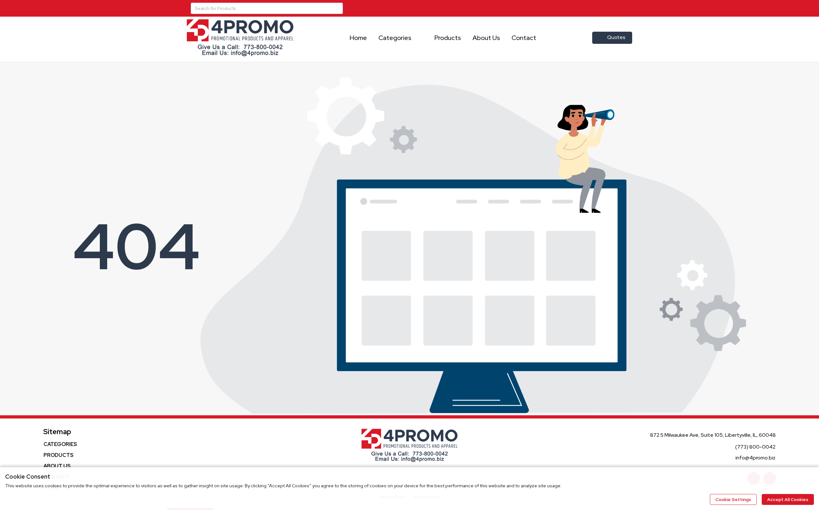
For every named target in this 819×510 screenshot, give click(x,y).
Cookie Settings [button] (733, 499)
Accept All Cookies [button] (787, 499)
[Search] (337, 8)
